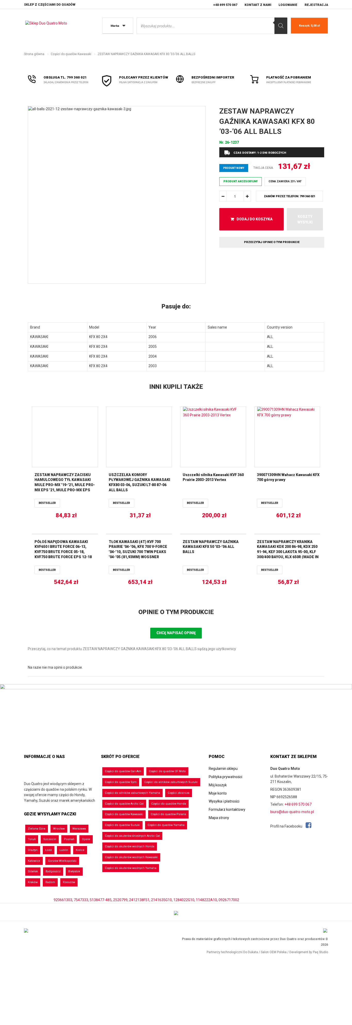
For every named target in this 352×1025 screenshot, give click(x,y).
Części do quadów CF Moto (167, 771)
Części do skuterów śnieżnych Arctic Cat (132, 836)
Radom (50, 882)
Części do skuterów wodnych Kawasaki (131, 857)
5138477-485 (101, 900)
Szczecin (49, 839)
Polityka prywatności (225, 777)
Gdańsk (33, 871)
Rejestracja (316, 5)
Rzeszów (69, 882)
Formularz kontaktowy (227, 809)
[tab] (176, 306)
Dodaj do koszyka (255, 219)
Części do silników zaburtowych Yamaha (132, 793)
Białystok (74, 871)
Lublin (64, 850)
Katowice (34, 861)
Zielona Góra (36, 828)
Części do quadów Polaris (168, 814)
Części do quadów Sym (121, 782)
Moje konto (218, 793)
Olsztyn (33, 850)
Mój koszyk (218, 785)
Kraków (33, 882)
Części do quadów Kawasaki (71, 54)
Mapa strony (219, 818)
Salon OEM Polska (274, 952)
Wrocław (59, 828)
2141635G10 (161, 900)
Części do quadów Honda (168, 803)
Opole (86, 839)
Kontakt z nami (258, 5)
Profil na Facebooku (286, 826)
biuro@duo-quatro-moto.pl (292, 812)
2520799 (120, 900)
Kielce (80, 850)
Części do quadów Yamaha (166, 825)
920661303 (63, 900)
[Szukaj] (280, 26)
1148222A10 (206, 900)
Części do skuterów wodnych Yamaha (130, 868)
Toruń (32, 839)
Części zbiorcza (178, 793)
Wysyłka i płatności (224, 801)
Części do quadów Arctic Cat (124, 803)
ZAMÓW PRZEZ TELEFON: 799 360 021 (289, 196)
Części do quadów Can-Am (123, 771)
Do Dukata (250, 952)
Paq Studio (320, 952)
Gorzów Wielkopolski (62, 861)
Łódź (48, 850)
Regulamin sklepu (223, 768)
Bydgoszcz (53, 871)
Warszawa (79, 828)
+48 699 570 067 (225, 5)
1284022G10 (183, 900)
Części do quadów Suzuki (122, 825)
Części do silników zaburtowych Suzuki (171, 782)
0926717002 (229, 900)
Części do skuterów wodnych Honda (129, 846)
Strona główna (34, 54)
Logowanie (288, 5)
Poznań (69, 839)
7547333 (81, 900)
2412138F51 (139, 900)
